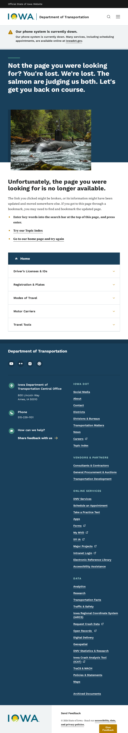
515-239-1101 (26, 417)
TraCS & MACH (82, 668)
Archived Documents (87, 693)
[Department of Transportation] (21, 16)
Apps (76, 518)
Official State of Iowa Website (25, 4)
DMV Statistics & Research (91, 650)
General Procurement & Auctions (95, 472)
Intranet (82, 553)
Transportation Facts (87, 599)
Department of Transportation (64, 17)
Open (83, 630)
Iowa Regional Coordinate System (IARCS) (95, 615)
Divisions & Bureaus (86, 418)
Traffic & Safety (83, 606)
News (77, 432)
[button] (108, 728)
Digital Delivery (83, 637)
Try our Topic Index (28, 230)
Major (83, 546)
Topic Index (80, 445)
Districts (79, 412)
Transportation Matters (88, 425)
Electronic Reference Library (92, 559)
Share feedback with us (35, 438)
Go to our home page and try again (38, 239)
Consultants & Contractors (91, 465)
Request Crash (86, 624)
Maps (76, 681)
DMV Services (82, 498)
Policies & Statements (87, 675)
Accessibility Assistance (89, 566)
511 (77, 539)
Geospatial (80, 644)
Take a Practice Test (86, 512)
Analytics (79, 586)
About (77, 398)
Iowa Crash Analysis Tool (89, 659)
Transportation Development (92, 478)
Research (79, 593)
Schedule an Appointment (90, 505)
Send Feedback (71, 713)
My (78, 532)
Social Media (81, 392)
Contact (78, 405)
